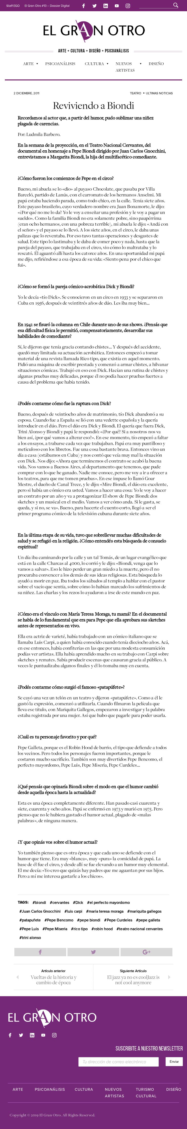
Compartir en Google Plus (146, 952)
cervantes (60, 902)
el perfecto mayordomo (110, 902)
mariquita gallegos (145, 911)
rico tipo (81, 928)
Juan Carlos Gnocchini (41, 911)
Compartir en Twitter (93, 952)
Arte (26, 65)
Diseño (156, 63)
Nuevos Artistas (123, 67)
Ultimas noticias (159, 93)
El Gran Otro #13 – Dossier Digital (47, 6)
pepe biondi (90, 920)
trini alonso (31, 937)
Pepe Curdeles (119, 920)
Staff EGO (13, 6)
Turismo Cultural (146, 1093)
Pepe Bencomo (60, 920)
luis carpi (74, 911)
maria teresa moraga (106, 911)
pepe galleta (149, 920)
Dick (79, 902)
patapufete (31, 920)
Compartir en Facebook (40, 952)
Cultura (92, 65)
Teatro (135, 93)
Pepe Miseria (56, 928)
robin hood (103, 928)
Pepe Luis (30, 928)
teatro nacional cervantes (141, 928)
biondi (40, 902)
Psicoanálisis (60, 63)
